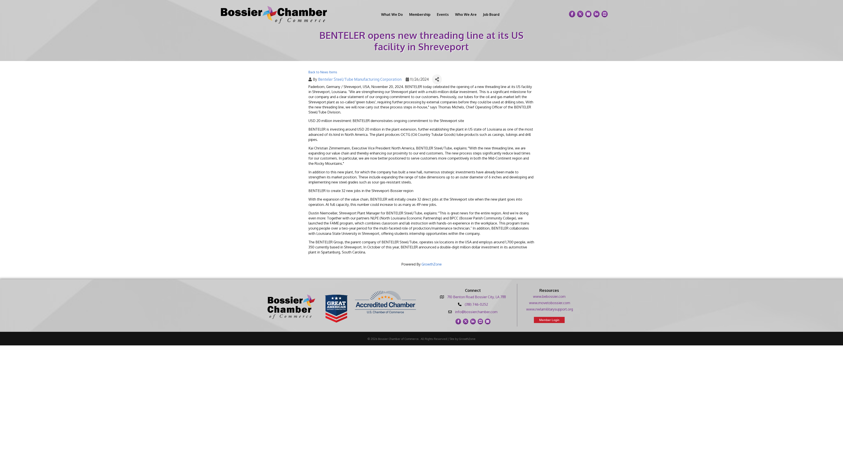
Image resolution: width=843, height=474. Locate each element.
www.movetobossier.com (549, 303)
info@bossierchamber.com (476, 312)
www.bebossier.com (549, 296)
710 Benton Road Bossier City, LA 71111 (476, 297)
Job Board (491, 14)
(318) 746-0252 (476, 304)
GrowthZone (432, 264)
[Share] (437, 79)
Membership (420, 14)
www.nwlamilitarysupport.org (549, 309)
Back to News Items (322, 72)
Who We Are (466, 14)
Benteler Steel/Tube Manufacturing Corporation (360, 79)
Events (443, 14)
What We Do (392, 14)
